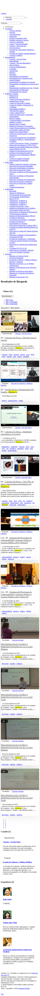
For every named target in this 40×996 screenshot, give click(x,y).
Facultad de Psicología (17, 218)
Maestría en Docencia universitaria (21, 271)
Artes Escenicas (14, 48)
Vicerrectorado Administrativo (19, 197)
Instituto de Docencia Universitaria (21, 126)
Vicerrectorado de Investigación (20, 195)
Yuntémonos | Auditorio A (18, 201)
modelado (14, 447)
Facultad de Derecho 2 (17, 222)
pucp (27, 354)
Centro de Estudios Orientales (19, 158)
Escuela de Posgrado (16, 258)
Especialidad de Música (17, 109)
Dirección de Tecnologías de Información (23, 212)
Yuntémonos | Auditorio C (18, 204)
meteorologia (12, 450)
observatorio (14, 503)
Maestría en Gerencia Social (18, 256)
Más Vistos (9, 300)
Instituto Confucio (15, 122)
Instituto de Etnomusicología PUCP (21, 151)
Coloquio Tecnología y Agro (19, 206)
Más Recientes (7, 296)
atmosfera (20, 449)
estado (21, 401)
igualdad (26, 356)
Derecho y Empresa (16, 262)
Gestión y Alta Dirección (17, 46)
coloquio (5, 354)
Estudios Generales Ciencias (18, 40)
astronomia (5, 503)
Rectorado (12, 191)
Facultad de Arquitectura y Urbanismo (22, 239)
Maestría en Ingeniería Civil (18, 277)
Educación (13, 36)
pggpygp (11, 559)
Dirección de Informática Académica (21, 168)
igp (7, 449)
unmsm (9, 356)
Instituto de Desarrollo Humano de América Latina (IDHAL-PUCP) (24, 148)
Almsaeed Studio (24, 988)
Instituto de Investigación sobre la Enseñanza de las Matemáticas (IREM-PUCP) (22, 155)
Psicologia (12, 74)
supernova (27, 503)
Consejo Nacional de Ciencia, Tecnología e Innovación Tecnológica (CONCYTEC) (24, 144)
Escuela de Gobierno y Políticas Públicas (23, 260)
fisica (10, 354)
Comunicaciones (15, 34)
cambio (4, 450)
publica (4, 559)
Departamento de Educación (18, 90)
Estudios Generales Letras (18, 38)
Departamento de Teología (18, 223)
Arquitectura (13, 71)
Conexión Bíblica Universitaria (19, 120)
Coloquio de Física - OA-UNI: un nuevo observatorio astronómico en (17, 484)
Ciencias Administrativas (17, 67)
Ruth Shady (7, 899)
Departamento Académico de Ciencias (22, 82)
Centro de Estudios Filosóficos (19, 99)
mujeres (16, 354)
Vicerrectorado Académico (18, 214)
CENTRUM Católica (16, 111)
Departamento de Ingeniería (18, 76)
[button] (4, 13)
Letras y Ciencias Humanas (18, 44)
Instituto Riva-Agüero (16, 101)
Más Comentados (11, 302)
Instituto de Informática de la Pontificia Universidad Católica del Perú (22, 209)
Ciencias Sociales (15, 31)
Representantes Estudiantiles (18, 160)
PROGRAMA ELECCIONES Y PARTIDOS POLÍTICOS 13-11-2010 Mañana (17, 646)
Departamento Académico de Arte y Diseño (24, 88)
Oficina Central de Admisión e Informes (22, 164)
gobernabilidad (7, 557)
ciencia (22, 354)
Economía (12, 69)
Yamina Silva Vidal (10, 923)
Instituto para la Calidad (17, 124)
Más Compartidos (12, 304)
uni (33, 503)
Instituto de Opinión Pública (18, 132)
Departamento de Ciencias (18, 92)
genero (19, 356)
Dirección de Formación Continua (20, 183)
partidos (12, 663)
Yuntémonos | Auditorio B (18, 202)
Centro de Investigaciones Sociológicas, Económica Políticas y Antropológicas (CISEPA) (22, 139)
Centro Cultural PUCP (17, 113)
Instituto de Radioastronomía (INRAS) (22, 216)
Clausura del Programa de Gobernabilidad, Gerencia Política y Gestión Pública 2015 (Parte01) (16, 540)
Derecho (12, 32)
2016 (20, 501)
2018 (32, 354)
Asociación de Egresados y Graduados (22, 220)
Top (2, 994)
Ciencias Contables (15, 55)
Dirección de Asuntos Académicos (21, 181)
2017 (3, 449)
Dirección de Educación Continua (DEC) (23, 225)
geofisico (13, 449)
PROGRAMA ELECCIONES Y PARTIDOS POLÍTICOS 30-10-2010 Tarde (17, 797)
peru (14, 356)
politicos (19, 663)
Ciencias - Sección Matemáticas (20, 63)
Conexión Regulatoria (16, 187)
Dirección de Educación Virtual (20, 170)
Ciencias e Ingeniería (16, 42)
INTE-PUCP (13, 95)
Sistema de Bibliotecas (17, 193)
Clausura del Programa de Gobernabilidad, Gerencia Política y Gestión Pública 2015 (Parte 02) (16, 594)
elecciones (5, 663)
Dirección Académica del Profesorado (22, 180)
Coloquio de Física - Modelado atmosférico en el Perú (16, 433)
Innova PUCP (14, 199)
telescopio (12, 505)
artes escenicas (14, 65)
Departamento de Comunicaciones (21, 78)
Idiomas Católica (15, 118)
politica (22, 557)
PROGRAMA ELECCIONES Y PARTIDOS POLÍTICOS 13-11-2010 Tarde (17, 697)
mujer (4, 356)
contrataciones (12, 401)
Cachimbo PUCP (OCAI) (18, 248)
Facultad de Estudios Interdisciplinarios (22, 53)
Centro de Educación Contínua (19, 103)
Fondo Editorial (14, 80)
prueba (11, 185)
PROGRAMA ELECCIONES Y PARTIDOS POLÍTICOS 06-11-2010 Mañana (17, 747)
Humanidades (14, 61)
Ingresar (8, 19)
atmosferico (5, 447)
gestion (4, 401)
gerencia (16, 557)
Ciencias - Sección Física (17, 59)
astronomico (21, 505)
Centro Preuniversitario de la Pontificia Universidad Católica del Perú (22, 129)
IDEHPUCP (13, 97)
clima (27, 449)
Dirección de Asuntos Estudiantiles (21, 166)
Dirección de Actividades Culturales (21, 250)
